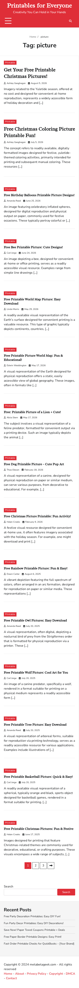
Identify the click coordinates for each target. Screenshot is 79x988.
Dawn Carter (13, 573)
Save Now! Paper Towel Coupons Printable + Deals (34, 930)
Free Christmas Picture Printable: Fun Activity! (37, 516)
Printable (10, 62)
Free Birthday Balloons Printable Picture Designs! (39, 195)
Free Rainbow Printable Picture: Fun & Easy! (35, 568)
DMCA (70, 974)
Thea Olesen (13, 469)
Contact (11, 978)
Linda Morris (13, 309)
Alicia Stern (12, 417)
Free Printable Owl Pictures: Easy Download (35, 620)
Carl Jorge (11, 252)
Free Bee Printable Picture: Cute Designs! (33, 247)
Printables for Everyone (39, 5)
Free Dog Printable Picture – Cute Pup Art (34, 464)
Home (8, 974)
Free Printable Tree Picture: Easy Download (35, 725)
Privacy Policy (36, 974)
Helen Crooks (13, 521)
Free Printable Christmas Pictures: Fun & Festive (38, 829)
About (19, 974)
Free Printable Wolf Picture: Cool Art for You (36, 672)
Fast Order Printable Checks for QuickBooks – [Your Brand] (39, 943)
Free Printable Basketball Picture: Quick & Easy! (38, 777)
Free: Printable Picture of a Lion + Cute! (32, 412)
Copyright (56, 974)
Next (51, 865)
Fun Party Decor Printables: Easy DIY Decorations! (33, 923)
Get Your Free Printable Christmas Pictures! (29, 73)
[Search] (70, 21)
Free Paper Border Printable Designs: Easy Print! (32, 937)
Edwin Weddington (16, 365)
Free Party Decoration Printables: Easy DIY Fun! (32, 916)
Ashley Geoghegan (16, 83)
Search (8, 886)
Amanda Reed (14, 200)
